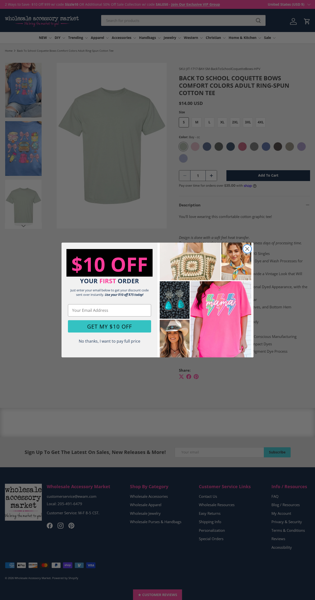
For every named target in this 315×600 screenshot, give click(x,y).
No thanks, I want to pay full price (109, 341)
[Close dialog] (247, 249)
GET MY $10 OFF (109, 326)
